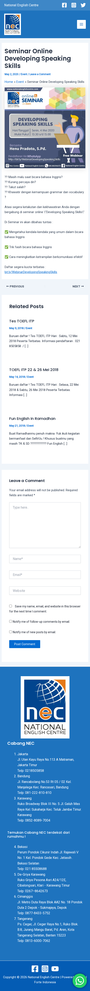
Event (24, 74)
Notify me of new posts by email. (34, 632)
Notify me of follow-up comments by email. (41, 621)
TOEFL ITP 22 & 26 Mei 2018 (33, 369)
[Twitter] (83, 5)
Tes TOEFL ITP (21, 321)
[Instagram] (73, 5)
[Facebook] (64, 5)
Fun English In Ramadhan (32, 418)
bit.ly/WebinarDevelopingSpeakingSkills (31, 272)
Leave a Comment (40, 74)
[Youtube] (55, 969)
